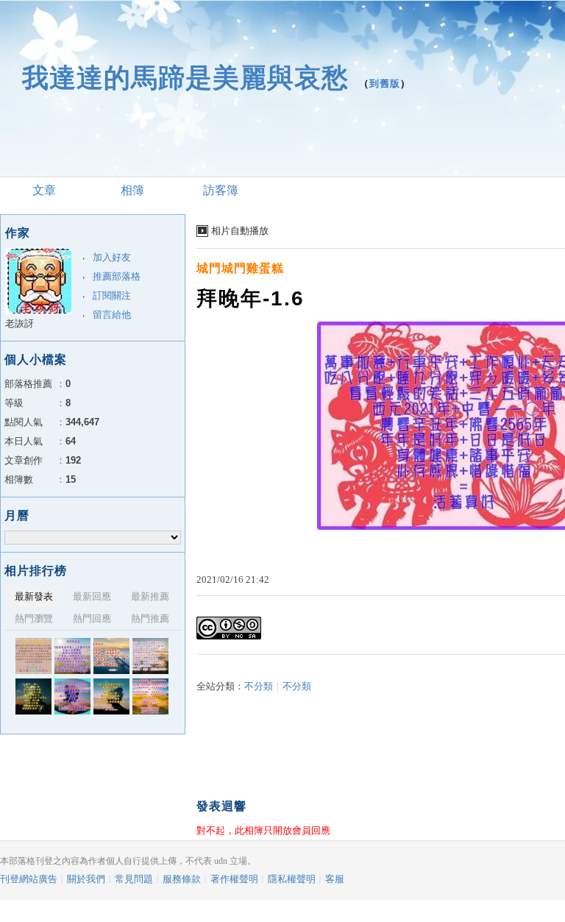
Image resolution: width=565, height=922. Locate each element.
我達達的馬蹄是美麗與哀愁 (185, 78)
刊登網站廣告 (28, 878)
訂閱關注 (112, 295)
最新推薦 (150, 596)
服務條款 (182, 878)
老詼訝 (19, 323)
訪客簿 (220, 190)
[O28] (111, 696)
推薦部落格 (117, 276)
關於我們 (86, 878)
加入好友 (112, 257)
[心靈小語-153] (150, 696)
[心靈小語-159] (72, 656)
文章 (44, 190)
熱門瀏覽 (34, 618)
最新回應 (92, 596)
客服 (334, 878)
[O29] (72, 696)
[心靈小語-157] (150, 656)
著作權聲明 (234, 878)
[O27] (33, 696)
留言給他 (112, 314)
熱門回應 (92, 618)
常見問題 (134, 878)
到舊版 (384, 83)
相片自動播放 (240, 230)
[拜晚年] (33, 656)
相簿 (132, 190)
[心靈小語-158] (111, 656)
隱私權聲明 (292, 878)
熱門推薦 (150, 618)
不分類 (258, 686)
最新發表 (34, 596)
